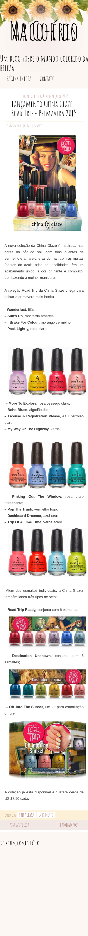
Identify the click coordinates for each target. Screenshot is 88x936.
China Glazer (26, 815)
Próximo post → (72, 825)
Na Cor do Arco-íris (44, 30)
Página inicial (20, 78)
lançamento (46, 815)
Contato (47, 78)
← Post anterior (16, 825)
